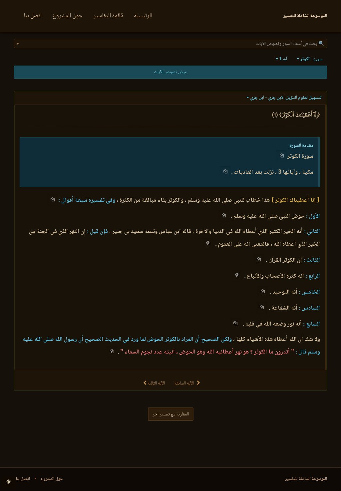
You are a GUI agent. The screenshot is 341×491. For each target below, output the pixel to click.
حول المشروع (67, 16)
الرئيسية (143, 16)
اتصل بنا (33, 16)
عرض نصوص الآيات (170, 72)
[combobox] (170, 43)
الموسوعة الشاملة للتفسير (306, 479)
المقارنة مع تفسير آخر (171, 414)
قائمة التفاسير (108, 16)
